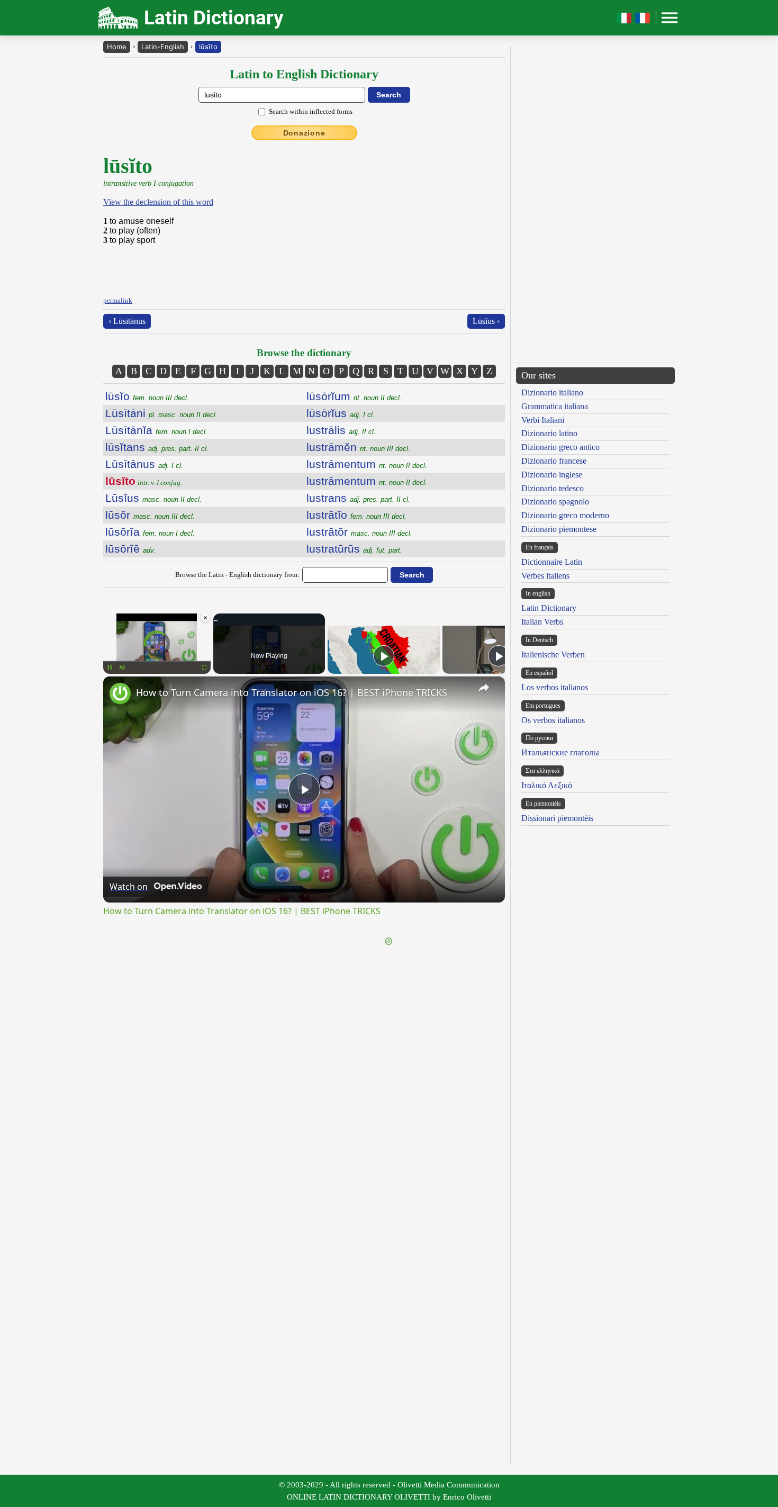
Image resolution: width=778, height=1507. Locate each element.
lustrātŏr (359, 532)
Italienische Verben (553, 654)
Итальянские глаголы (560, 752)
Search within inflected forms (310, 111)
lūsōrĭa (150, 532)
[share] (483, 687)
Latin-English (162, 46)
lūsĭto (208, 46)
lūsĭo (147, 396)
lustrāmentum (366, 464)
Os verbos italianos (553, 720)
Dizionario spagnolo (555, 501)
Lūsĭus (153, 498)
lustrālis (341, 430)
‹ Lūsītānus (127, 321)
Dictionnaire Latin (551, 561)
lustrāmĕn (358, 447)
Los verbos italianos (554, 687)
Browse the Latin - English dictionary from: (237, 575)
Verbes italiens (545, 575)
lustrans (358, 498)
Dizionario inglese (551, 474)
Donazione (304, 133)
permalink (117, 300)
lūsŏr (150, 515)
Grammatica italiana (554, 406)
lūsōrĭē (130, 549)
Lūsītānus (144, 464)
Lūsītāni (161, 413)
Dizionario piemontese (558, 529)
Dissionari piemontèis (557, 818)
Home (116, 46)
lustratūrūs (354, 549)
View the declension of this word (158, 201)
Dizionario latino (549, 433)
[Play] (383, 655)
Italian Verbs (542, 621)
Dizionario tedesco (552, 488)
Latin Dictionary (548, 607)
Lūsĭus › (486, 321)
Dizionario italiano (552, 392)
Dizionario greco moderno (565, 515)
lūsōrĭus (340, 413)
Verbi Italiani (542, 420)
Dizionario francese (553, 460)
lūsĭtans (157, 447)
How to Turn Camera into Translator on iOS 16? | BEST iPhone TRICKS (291, 692)
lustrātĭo (356, 515)
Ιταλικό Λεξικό (546, 785)
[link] (120, 693)
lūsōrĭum (354, 396)
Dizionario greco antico (560, 447)
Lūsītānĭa (156, 430)
